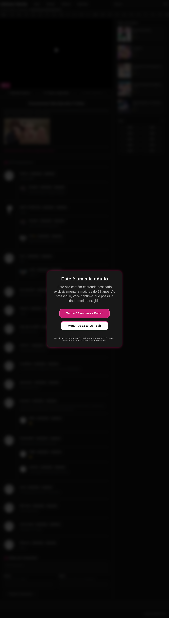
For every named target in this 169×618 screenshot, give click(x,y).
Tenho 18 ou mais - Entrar (84, 313)
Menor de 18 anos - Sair (84, 325)
